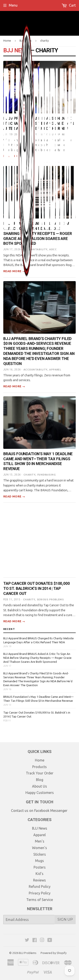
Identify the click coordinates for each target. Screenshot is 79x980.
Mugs (39, 861)
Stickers (39, 854)
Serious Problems (50, 599)
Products (39, 767)
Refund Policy (39, 886)
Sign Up (65, 919)
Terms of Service (39, 900)
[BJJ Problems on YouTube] (49, 940)
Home (39, 760)
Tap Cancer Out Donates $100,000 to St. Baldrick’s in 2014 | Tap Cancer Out (36, 588)
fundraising (46, 474)
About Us (39, 786)
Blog (39, 780)
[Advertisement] (39, 540)
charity (29, 474)
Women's (39, 848)
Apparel (39, 835)
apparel (55, 369)
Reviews (39, 880)
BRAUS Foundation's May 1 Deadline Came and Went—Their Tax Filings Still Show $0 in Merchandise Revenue (38, 698)
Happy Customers (39, 793)
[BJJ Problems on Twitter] (27, 940)
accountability (35, 369)
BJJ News (39, 828)
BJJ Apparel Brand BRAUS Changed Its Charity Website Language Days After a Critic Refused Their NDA (38, 640)
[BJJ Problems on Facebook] (34, 940)
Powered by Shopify (53, 952)
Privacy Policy (39, 893)
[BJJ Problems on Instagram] (42, 940)
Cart (72, 5)
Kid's (39, 874)
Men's (39, 841)
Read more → (14, 386)
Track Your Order (39, 773)
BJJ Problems (27, 952)
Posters (40, 867)
